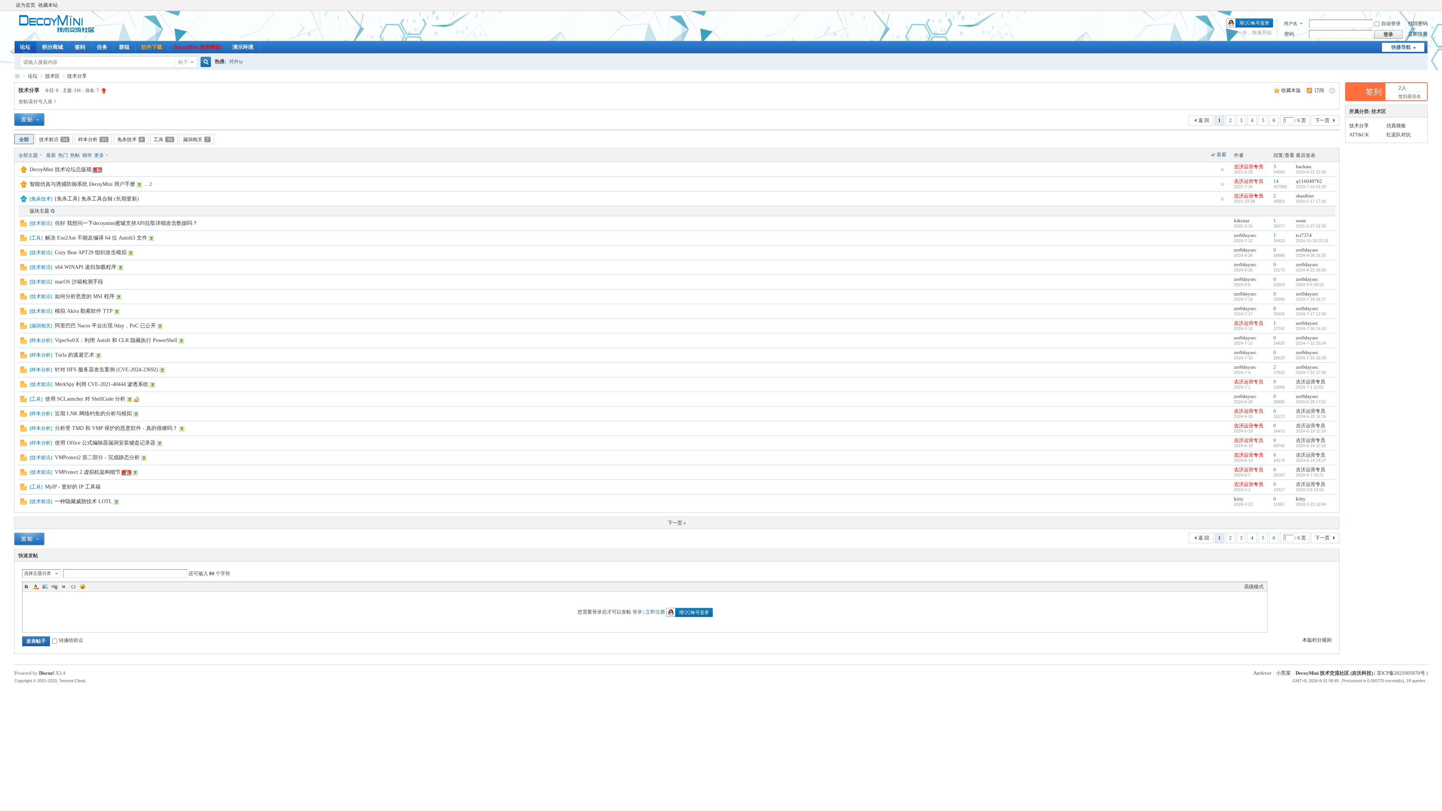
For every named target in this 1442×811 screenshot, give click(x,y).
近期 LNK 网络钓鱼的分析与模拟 (93, 413)
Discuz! (46, 673)
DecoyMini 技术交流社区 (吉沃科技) (17, 76)
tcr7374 (1304, 235)
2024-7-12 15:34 (1311, 343)
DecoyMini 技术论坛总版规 (61, 169)
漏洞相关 (196, 139)
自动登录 (1391, 23)
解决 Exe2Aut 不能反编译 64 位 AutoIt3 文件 (96, 238)
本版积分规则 (1317, 640)
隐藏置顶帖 (1222, 169)
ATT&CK (1359, 134)
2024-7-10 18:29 (1311, 358)
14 (1276, 181)
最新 (51, 155)
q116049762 (1309, 181)
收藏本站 (48, 5)
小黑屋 (1283, 673)
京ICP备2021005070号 (1401, 673)
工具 (163, 139)
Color (35, 586)
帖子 (183, 62)
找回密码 (1418, 23)
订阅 (1319, 90)
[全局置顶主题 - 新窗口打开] (23, 171)
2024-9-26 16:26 (1311, 255)
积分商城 (52, 47)
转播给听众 (71, 640)
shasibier (1305, 196)
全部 (24, 139)
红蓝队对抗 (1398, 134)
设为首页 (25, 5)
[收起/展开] (1332, 90)
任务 (102, 47)
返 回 (1203, 120)
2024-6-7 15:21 (1310, 475)
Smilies (82, 586)
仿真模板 (1396, 125)
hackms (1303, 166)
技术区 (52, 76)
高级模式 (1254, 586)
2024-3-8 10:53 (1310, 489)
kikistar (1241, 220)
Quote (64, 586)
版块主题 (39, 211)
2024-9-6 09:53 (1310, 284)
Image (45, 586)
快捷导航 (1401, 47)
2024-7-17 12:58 (1311, 314)
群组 (124, 47)
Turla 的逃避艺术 (74, 355)
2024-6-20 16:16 (1311, 416)
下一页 (1322, 120)
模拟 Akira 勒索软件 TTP (84, 311)
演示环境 (242, 47)
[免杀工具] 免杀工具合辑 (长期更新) (97, 199)
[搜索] (205, 62)
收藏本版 (1291, 90)
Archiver (1262, 673)
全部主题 (28, 155)
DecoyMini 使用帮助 (197, 47)
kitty (1239, 499)
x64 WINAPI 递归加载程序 (85, 267)
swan (1301, 220)
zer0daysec (1245, 235)
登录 (637, 612)
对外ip (236, 61)
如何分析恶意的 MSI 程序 (85, 296)
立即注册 (1418, 34)
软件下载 (151, 47)
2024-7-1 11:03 (1309, 387)
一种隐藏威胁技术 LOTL (83, 501)
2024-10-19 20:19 (1312, 240)
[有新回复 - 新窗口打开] (23, 225)
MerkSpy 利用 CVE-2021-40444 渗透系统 (101, 384)
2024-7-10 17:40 (1311, 372)
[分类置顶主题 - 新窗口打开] (23, 200)
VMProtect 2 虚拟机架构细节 (88, 472)
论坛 (25, 47)
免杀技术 (130, 139)
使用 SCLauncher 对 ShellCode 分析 (85, 399)
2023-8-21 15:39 (1311, 172)
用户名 (1290, 23)
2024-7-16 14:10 (1311, 328)
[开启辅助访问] (1426, 5)
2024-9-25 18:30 (1311, 270)
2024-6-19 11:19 (1311, 431)
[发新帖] (29, 119)
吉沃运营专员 (1248, 166)
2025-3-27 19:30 (1311, 226)
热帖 (75, 155)
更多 (99, 155)
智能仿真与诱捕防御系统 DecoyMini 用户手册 (82, 184)
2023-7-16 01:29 (1311, 186)
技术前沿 (53, 139)
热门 (63, 155)
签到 (80, 47)
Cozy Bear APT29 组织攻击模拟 (91, 252)
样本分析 (92, 139)
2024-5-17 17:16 (1311, 201)
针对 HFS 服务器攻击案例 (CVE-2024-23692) (106, 369)
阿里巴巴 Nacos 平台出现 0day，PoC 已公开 (105, 326)
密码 (1289, 34)
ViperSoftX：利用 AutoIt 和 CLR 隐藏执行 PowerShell (116, 340)
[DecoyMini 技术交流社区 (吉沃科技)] (60, 32)
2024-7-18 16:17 (1311, 299)
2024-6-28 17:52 (1311, 401)
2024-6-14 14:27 (1311, 460)
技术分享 (77, 76)
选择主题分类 (37, 573)
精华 (87, 155)
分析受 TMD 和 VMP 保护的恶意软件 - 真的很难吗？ (116, 428)
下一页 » (677, 523)
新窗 (1221, 154)
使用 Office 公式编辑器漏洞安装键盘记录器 (105, 443)
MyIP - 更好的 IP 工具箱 (73, 487)
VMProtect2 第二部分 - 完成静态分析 (97, 457)
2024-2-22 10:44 (1311, 504)
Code (73, 586)
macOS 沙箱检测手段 (79, 282)
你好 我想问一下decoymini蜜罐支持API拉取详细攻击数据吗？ (126, 223)
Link (54, 586)
